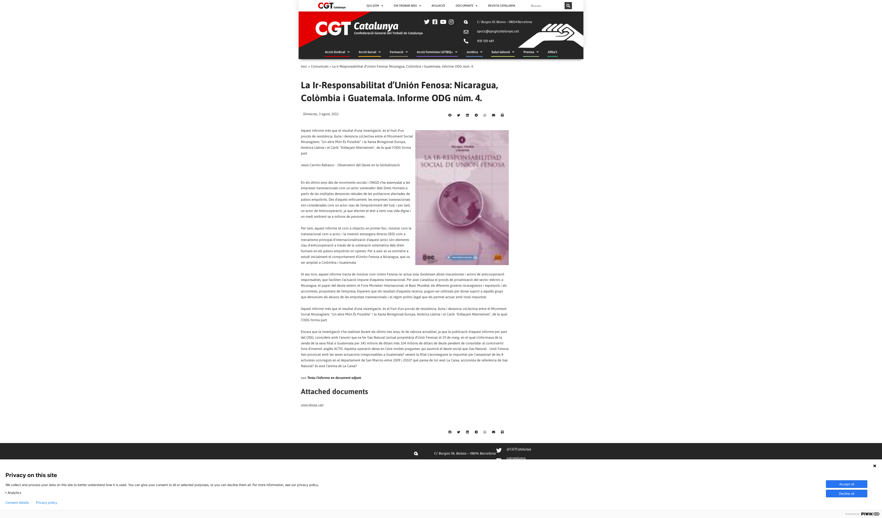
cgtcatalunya (516, 458)
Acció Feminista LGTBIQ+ (435, 52)
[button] (450, 115)
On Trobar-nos (405, 5)
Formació (396, 52)
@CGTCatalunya (518, 449)
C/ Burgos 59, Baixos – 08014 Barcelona (504, 22)
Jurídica (472, 52)
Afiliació (438, 5)
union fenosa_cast (312, 404)
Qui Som (373, 5)
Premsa (528, 52)
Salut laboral (501, 52)
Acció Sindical (335, 52)
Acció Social (367, 52)
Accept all (846, 484)
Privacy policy (46, 502)
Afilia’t (552, 52)
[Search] (568, 5)
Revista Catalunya (501, 5)
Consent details (17, 502)
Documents (464, 5)
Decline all (846, 493)
